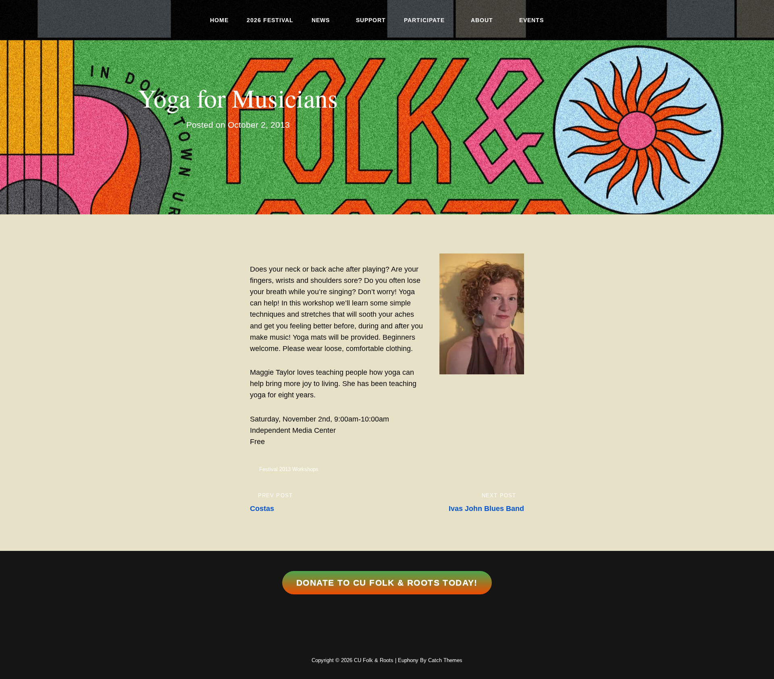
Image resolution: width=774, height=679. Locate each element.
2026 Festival (270, 20)
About (482, 20)
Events (531, 20)
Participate (424, 20)
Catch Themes (445, 660)
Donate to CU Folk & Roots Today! (387, 582)
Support (371, 20)
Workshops (305, 469)
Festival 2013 (275, 469)
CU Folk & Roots (373, 660)
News (321, 20)
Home (219, 20)
